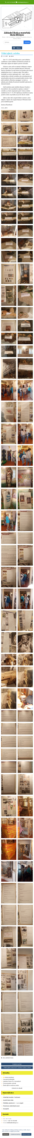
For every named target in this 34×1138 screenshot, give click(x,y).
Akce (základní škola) (8, 1058)
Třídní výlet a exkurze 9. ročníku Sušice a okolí (17, 1067)
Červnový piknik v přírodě (9, 1083)
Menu (19, 48)
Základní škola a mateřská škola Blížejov (17, 34)
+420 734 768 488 (11, 2)
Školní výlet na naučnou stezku (11, 1085)
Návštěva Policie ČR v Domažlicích (12, 1081)
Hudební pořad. (17, 1064)
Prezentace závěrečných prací (11, 1106)
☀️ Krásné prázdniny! (8, 1077)
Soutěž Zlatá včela (8, 1100)
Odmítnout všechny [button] (15, 1134)
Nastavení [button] (5, 1134)
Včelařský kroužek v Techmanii (11, 1097)
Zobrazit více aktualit (17, 1088)
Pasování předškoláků (8, 1079)
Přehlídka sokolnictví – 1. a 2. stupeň (13, 1103)
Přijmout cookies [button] (26, 1134)
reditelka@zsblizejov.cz (23, 2)
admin (12, 56)
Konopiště (6, 1109)
